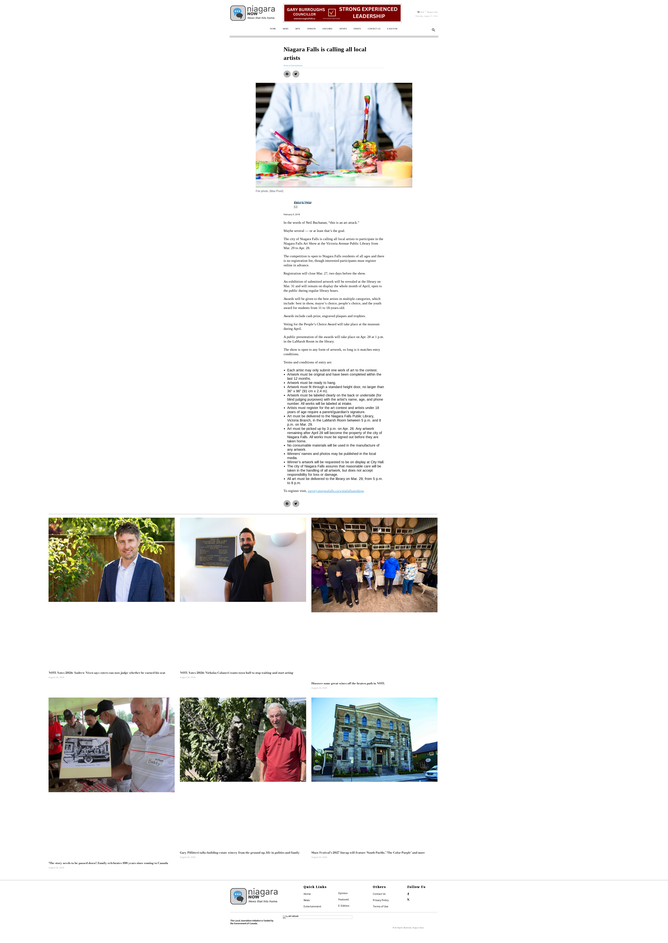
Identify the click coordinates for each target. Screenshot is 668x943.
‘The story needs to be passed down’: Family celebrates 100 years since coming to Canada (108, 863)
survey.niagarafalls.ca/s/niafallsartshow (336, 491)
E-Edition (343, 905)
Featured (343, 899)
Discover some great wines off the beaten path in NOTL (348, 683)
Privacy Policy (381, 900)
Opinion (343, 893)
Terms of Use (380, 906)
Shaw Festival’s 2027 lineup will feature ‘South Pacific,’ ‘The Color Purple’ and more (368, 852)
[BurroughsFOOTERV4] (342, 13)
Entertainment (312, 906)
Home (307, 894)
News (307, 900)
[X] (408, 899)
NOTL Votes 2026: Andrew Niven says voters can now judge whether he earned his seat (107, 673)
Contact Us (379, 894)
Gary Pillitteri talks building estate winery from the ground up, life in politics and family (240, 852)
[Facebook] (408, 894)
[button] (433, 30)
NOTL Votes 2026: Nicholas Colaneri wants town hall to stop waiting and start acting (236, 673)
